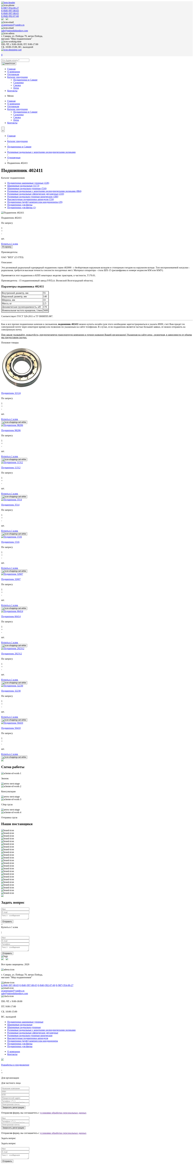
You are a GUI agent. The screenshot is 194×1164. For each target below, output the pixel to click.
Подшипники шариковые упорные (25, 1022)
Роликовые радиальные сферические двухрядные (32, 1032)
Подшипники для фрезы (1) (21, 207)
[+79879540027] (3, 19)
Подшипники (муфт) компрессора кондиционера (32, 1041)
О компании (13, 71)
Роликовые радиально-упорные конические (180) (32, 196)
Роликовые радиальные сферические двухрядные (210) (35, 194)
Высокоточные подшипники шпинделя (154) (30, 199)
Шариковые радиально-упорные (24, 1027)
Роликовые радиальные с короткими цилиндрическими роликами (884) (44, 191)
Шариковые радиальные (19, 1024)
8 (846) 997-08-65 (10, 13)
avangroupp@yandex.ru (12, 25)
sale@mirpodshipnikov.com (14, 30)
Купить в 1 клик (9, 244)
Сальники (18, 82)
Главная (11, 69)
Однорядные (13, 157)
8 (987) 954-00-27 (10, 8)
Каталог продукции (17, 77)
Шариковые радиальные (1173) (23, 185)
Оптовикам (13, 74)
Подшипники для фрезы (19, 204)
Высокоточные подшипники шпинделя (27, 1038)
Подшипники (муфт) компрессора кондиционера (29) (34, 202)
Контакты (12, 90)
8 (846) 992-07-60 (10, 16)
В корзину (7, 247)
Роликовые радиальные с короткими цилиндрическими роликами (41, 152)
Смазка (17, 85)
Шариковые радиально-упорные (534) (27, 188)
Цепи (16, 88)
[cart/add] (14, 422)
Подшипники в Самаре (25, 80)
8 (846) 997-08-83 (10, 10)
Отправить (7, 921)
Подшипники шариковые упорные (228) (28, 183)
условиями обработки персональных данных (63, 1113)
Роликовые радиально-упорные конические (29, 1035)
